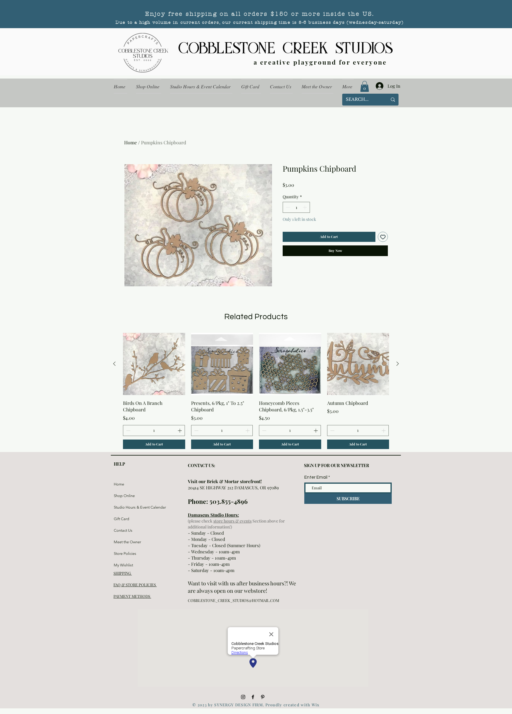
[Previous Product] (114, 363)
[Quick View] (154, 364)
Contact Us (123, 530)
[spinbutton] (296, 207)
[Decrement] (287, 207)
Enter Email (315, 477)
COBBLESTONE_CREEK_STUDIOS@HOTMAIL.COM (233, 600)
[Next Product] (397, 363)
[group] (256, 391)
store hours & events (232, 521)
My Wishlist (123, 565)
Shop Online (124, 495)
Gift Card (121, 519)
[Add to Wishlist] (383, 237)
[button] (364, 86)
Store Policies (125, 553)
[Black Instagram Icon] (243, 697)
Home (130, 142)
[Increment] (305, 207)
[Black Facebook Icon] (253, 697)
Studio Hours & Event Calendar (128, 507)
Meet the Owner (127, 542)
